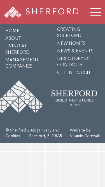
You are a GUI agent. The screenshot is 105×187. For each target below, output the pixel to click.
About (13, 38)
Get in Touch (73, 73)
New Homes (71, 43)
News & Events (75, 51)
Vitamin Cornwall (85, 136)
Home (12, 31)
